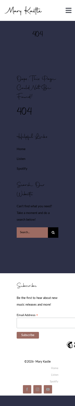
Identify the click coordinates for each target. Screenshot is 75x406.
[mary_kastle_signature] (23, 6)
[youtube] (48, 389)
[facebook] (27, 389)
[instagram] (37, 389)
